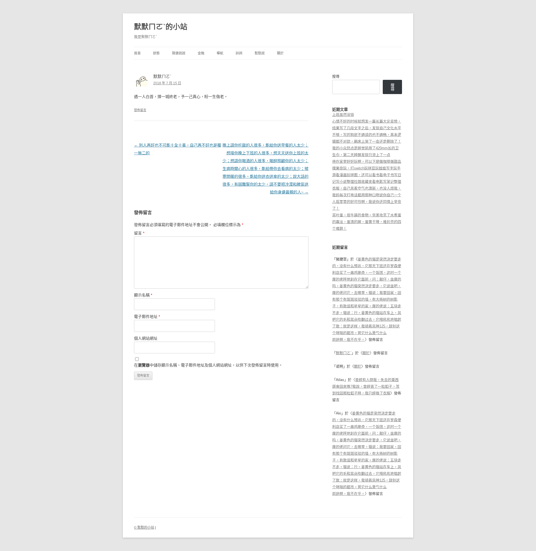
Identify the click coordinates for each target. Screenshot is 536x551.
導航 (220, 53)
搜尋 (335, 76)
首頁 (137, 53)
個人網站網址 (145, 338)
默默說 (260, 53)
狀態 (156, 53)
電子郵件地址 (147, 316)
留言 (139, 233)
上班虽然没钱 (343, 114)
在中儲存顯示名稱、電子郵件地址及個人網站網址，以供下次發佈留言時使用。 (208, 365)
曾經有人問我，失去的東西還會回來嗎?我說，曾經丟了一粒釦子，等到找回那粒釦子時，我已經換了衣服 (365, 386)
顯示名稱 (143, 295)
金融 (201, 53)
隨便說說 (178, 53)
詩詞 (239, 53)
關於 (280, 53)
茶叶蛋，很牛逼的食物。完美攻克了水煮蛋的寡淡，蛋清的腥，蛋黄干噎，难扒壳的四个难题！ (366, 222)
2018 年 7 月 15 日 (167, 83)
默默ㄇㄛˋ (343, 353)
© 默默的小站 (144, 528)
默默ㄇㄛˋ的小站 (160, 27)
